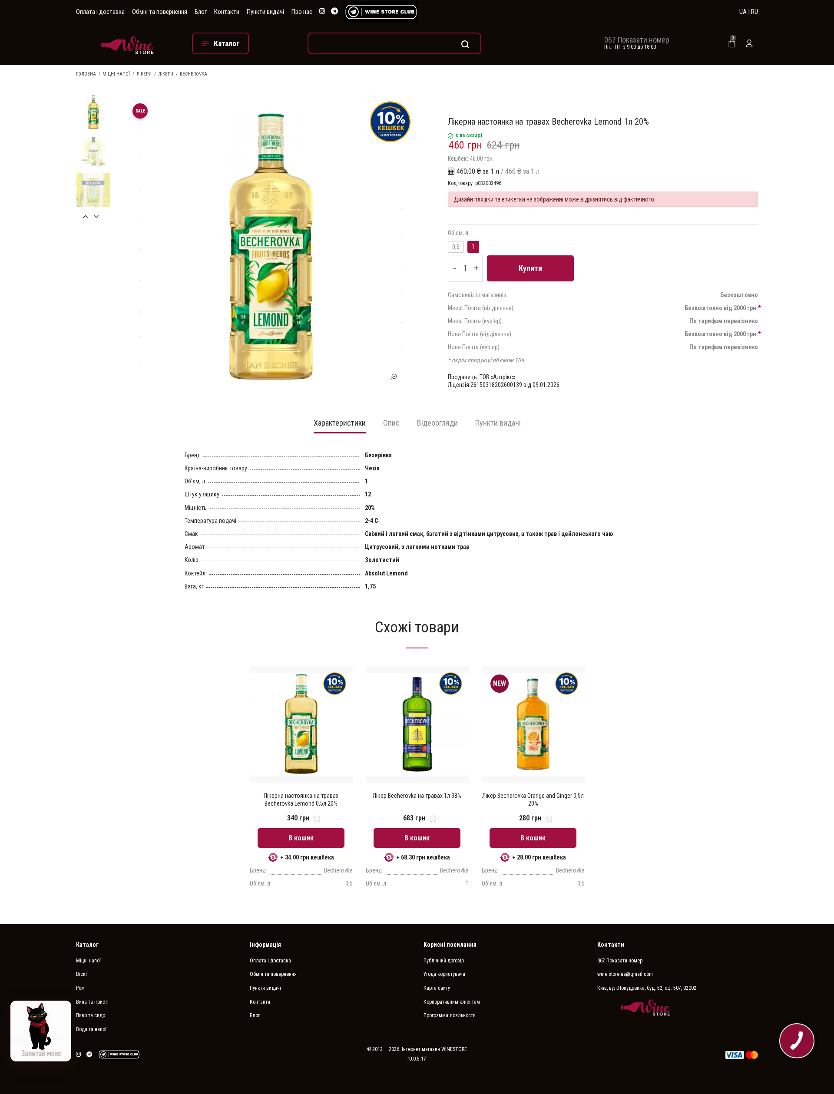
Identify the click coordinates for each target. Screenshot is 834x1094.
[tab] (340, 425)
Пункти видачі (265, 12)
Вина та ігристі (92, 1002)
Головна (86, 74)
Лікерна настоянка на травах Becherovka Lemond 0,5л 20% (301, 799)
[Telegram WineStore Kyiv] (381, 12)
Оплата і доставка (100, 12)
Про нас (301, 12)
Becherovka (193, 74)
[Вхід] (749, 43)
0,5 (456, 246)
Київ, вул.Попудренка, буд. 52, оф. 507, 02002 (646, 988)
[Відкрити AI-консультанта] (40, 1031)
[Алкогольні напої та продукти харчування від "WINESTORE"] (127, 43)
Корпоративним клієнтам (452, 1002)
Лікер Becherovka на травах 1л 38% (417, 795)
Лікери (144, 74)
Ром (80, 988)
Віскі (81, 974)
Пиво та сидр (90, 1015)
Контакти (226, 12)
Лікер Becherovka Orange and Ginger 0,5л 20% (533, 799)
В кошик (301, 838)
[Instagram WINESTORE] (322, 11)
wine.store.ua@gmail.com (625, 974)
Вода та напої (91, 1029)
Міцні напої (116, 74)
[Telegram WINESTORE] (334, 11)
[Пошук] (394, 43)
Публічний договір (444, 961)
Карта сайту (437, 988)
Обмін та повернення (159, 12)
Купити (530, 268)
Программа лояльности (450, 1015)
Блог (201, 12)
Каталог (87, 945)
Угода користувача (444, 974)
